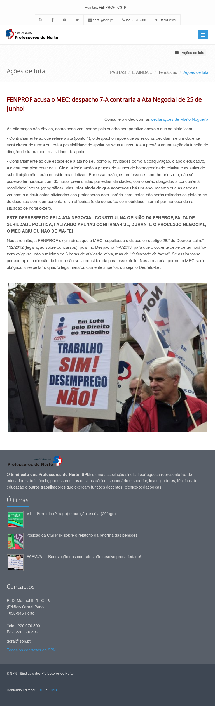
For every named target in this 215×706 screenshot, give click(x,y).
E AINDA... (142, 72)
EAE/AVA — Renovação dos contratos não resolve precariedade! (83, 556)
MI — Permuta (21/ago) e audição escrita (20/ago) (71, 513)
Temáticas (167, 72)
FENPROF (107, 7)
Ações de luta (193, 52)
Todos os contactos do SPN (31, 650)
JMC (53, 689)
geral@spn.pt (102, 19)
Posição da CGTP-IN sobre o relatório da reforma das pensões (81, 535)
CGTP (121, 7)
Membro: (91, 7)
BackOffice (168, 19)
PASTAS (118, 72)
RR (40, 689)
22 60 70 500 (135, 19)
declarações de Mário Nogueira (179, 119)
